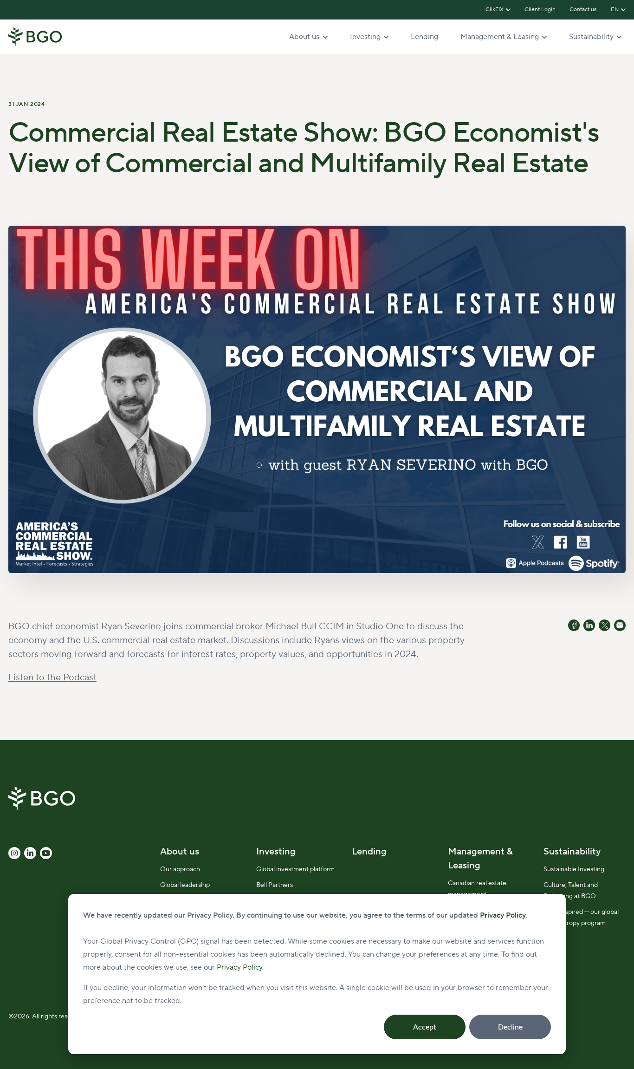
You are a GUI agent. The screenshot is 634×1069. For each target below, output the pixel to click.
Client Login (540, 9)
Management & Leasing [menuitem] (480, 859)
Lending (424, 36)
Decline (510, 1027)
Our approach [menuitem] (180, 869)
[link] (35, 36)
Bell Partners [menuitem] (274, 885)
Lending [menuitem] (369, 852)
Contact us (583, 9)
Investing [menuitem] (276, 852)
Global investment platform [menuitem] (295, 869)
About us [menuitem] (179, 852)
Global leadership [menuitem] (185, 885)
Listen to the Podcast (52, 677)
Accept (424, 1027)
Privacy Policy (239, 967)
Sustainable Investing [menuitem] (573, 869)
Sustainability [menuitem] (572, 852)
